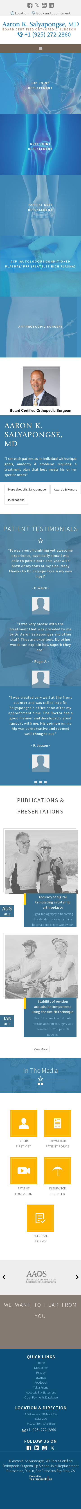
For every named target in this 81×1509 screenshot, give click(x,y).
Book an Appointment (53, 13)
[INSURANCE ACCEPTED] (57, 1170)
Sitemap (41, 1377)
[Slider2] (40, 782)
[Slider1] (35, 782)
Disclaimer (41, 1368)
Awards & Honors (65, 489)
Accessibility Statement (41, 1392)
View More (40, 1049)
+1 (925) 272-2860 (48, 34)
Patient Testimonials (40, 528)
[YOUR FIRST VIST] (23, 1123)
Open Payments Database (41, 1397)
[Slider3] (45, 782)
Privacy (40, 1373)
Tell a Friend (41, 1387)
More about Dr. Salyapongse (27, 489)
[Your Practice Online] (40, 1478)
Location (22, 13)
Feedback (40, 1382)
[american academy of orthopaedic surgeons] (41, 1277)
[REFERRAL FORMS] (40, 1218)
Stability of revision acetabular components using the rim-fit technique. (53, 1006)
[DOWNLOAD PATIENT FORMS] (57, 1123)
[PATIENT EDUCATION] (23, 1170)
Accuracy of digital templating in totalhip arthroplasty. (52, 902)
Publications (16, 500)
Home (41, 1363)
